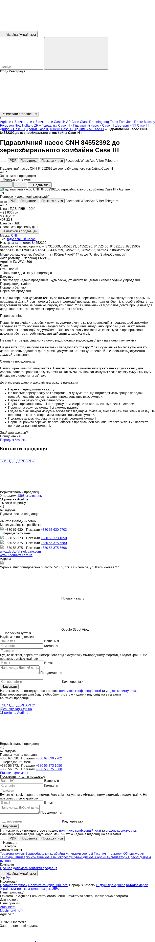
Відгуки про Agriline (110, 885)
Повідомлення (51, 673)
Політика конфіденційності (48, 885)
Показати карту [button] (72, 598)
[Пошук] (76, 53)
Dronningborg (99, 122)
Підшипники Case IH (88, 129)
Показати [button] (33, 529)
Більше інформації (14, 773)
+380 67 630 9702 (54, 529)
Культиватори (117, 857)
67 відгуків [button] (8, 510)
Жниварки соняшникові (33, 857)
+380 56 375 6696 (54, 548)
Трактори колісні (12, 853)
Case (75, 122)
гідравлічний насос (21, 239)
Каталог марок (137, 885)
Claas (84, 122)
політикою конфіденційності (80, 690)
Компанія (51, 646)
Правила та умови (13, 885)
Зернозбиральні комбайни (45, 853)
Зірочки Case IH (37, 129)
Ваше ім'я (51, 641)
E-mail (48, 663)
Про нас (6, 868)
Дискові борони (95, 857)
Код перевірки (72, 681)
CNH (14, 235)
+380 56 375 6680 (54, 543)
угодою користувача (121, 690)
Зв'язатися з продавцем (20, 231)
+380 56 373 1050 (54, 538)
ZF (36, 125)
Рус (8, 878)
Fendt (114, 122)
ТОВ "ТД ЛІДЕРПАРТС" (17, 461)
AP (68, 122)
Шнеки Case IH (61, 129)
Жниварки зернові (80, 853)
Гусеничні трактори (108, 853)
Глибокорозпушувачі (67, 857)
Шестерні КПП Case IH (132, 125)
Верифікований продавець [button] (20, 492)
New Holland (24, 125)
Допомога (20, 868)
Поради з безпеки (13, 440)
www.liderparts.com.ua (16, 555)
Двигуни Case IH (12, 129)
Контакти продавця (42, 868)
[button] (77, 92)
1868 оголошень (29, 495)
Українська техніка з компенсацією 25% (29, 888)
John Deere (134, 122)
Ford (122, 122)
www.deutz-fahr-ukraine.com (20, 551)
